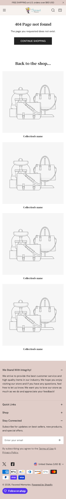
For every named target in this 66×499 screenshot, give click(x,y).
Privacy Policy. (10, 452)
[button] (60, 10)
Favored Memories (21, 484)
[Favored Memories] (33, 10)
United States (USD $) (49, 464)
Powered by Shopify (42, 484)
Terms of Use (46, 448)
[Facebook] (12, 464)
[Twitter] (4, 464)
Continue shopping (33, 41)
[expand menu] (4, 10)
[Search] (53, 10)
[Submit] (59, 440)
